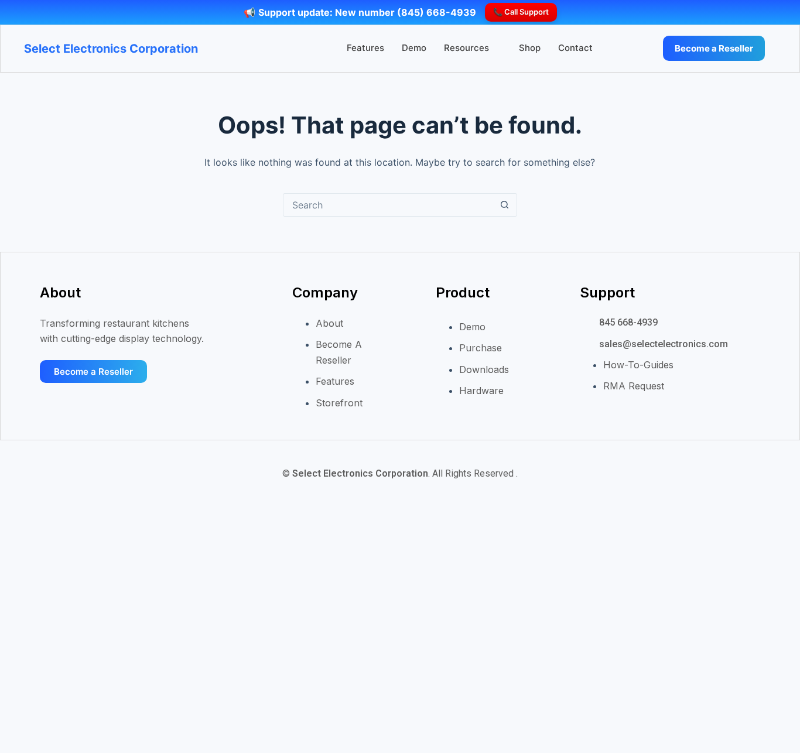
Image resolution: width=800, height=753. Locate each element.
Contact (575, 47)
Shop (530, 47)
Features (365, 47)
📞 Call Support (521, 11)
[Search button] (505, 205)
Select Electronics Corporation (111, 49)
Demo (414, 47)
